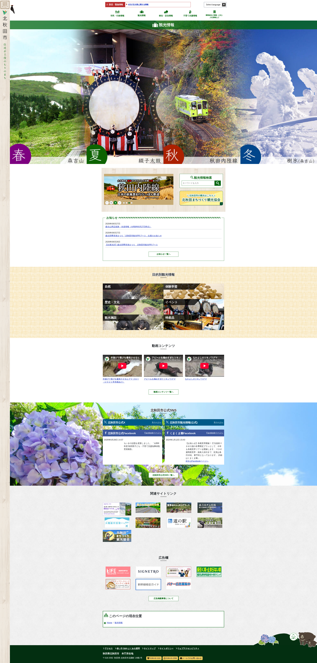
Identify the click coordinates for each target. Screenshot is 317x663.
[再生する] (115, 203)
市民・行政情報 (117, 16)
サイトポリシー (166, 648)
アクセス (109, 648)
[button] (107, 203)
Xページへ (156, 422)
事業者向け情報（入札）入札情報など (214, 16)
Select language (213, 5)
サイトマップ (150, 648)
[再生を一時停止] (111, 203)
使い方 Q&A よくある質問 (128, 648)
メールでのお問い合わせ (192, 658)
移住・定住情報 (166, 16)
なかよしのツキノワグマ (196, 379)
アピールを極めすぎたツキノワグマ (160, 379)
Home (109, 623)
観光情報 (142, 15)
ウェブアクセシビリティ (188, 648)
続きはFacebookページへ (197, 461)
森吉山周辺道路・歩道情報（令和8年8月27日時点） (128, 227)
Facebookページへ (153, 433)
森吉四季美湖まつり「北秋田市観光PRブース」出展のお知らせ (133, 236)
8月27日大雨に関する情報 (138, 4)
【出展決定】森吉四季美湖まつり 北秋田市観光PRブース (131, 245)
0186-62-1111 (155, 658)
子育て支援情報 (190, 16)
